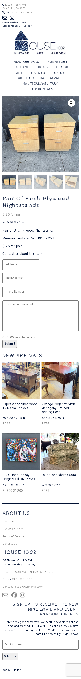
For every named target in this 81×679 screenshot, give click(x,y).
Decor (62, 67)
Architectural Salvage (40, 78)
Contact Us (9, 544)
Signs (59, 73)
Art (19, 73)
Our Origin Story (12, 529)
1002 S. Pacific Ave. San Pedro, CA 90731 (28, 572)
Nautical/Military (40, 84)
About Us (8, 521)
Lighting (21, 67)
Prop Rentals (40, 89)
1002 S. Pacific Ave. (15, 5)
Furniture (58, 62)
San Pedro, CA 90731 (14, 8)
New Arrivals (26, 62)
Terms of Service (13, 536)
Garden (38, 73)
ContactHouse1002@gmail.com (22, 587)
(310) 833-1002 (23, 12)
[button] (71, 103)
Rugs (43, 67)
